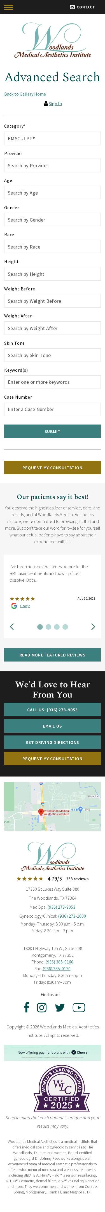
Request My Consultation (52, 467)
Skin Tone (14, 343)
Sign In (55, 103)
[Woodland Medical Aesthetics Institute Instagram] (42, 1008)
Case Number (18, 397)
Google (25, 606)
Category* (15, 125)
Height (11, 261)
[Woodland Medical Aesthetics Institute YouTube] (78, 1008)
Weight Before (19, 288)
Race (9, 234)
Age (8, 180)
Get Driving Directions (53, 742)
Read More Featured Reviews (53, 655)
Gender (11, 207)
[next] (93, 627)
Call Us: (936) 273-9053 (52, 709)
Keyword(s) (16, 370)
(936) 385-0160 (59, 962)
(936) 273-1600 (72, 916)
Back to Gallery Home (25, 94)
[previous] (12, 627)
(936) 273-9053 (61, 907)
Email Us (52, 726)
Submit (53, 431)
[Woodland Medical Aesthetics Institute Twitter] (60, 1008)
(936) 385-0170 (57, 968)
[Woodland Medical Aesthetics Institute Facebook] (25, 1008)
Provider (13, 153)
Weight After (18, 315)
